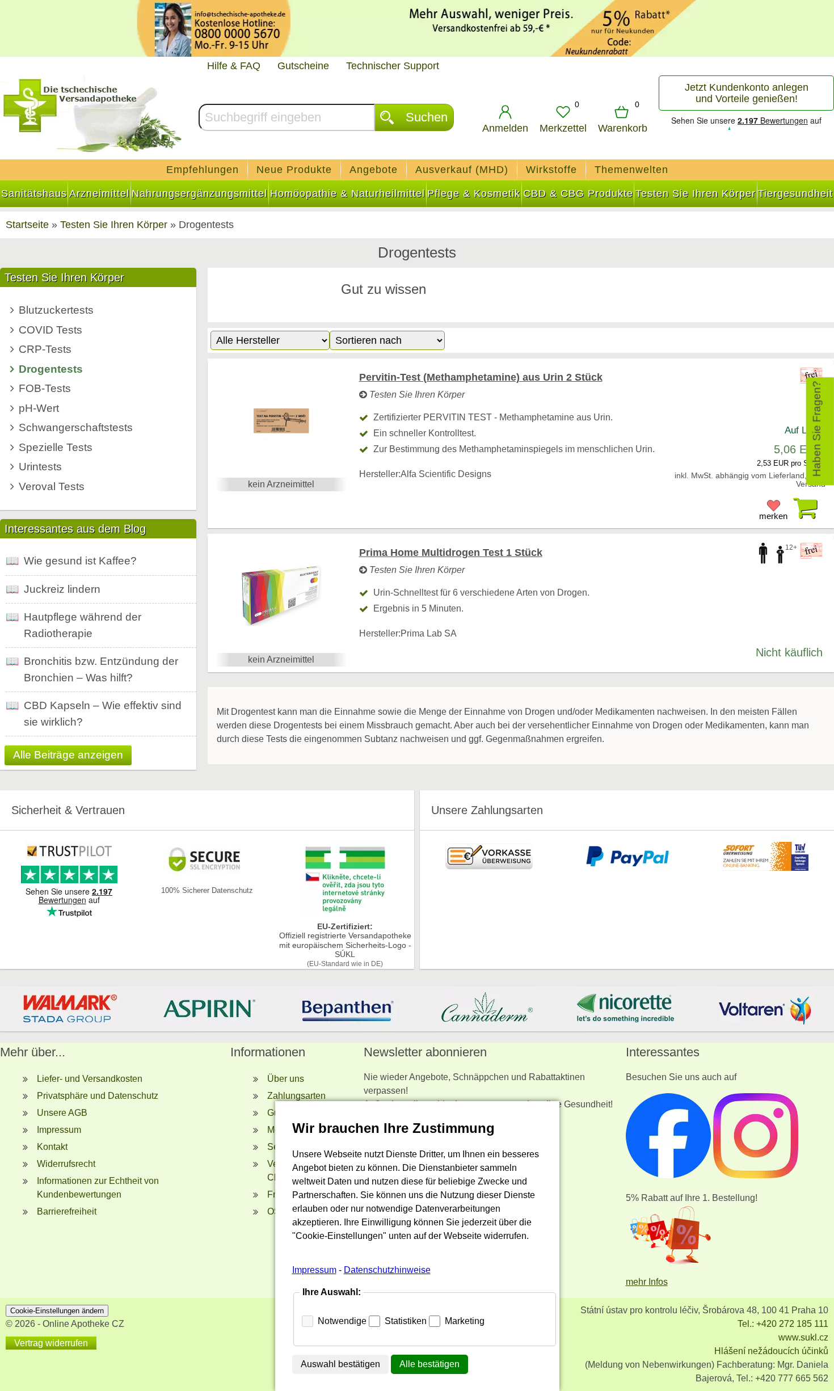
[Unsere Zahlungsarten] (489, 867)
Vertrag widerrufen (51, 1343)
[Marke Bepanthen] (347, 1008)
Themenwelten (631, 169)
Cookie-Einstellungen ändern (57, 1310)
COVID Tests (50, 330)
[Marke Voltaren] (764, 1008)
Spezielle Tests (55, 447)
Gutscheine (303, 65)
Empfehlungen (202, 169)
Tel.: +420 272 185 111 (783, 1324)
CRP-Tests (45, 349)
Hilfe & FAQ (233, 65)
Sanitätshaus (34, 193)
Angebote (373, 169)
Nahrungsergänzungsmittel (199, 193)
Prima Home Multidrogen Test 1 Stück (450, 552)
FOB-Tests (45, 388)
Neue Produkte (294, 169)
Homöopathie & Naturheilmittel (347, 193)
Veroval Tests (52, 486)
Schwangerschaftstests (76, 427)
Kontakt (52, 1147)
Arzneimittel (99, 193)
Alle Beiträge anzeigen (68, 755)
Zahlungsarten (296, 1096)
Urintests (40, 467)
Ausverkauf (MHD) (461, 169)
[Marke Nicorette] (625, 1008)
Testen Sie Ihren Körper (695, 193)
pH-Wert (39, 408)
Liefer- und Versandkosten (89, 1079)
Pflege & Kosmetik (473, 193)
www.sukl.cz (803, 1337)
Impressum (59, 1130)
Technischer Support (392, 65)
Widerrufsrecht (66, 1164)
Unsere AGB (62, 1113)
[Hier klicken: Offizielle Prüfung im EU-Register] (345, 912)
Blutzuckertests (56, 310)
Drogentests (51, 369)
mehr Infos (647, 1282)
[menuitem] (203, 169)
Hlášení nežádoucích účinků (771, 1351)
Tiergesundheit (795, 193)
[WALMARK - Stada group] (69, 1008)
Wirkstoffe (551, 169)
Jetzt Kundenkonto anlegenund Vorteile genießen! (746, 93)
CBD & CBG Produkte (578, 193)
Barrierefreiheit (66, 1211)
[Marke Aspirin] (208, 1008)
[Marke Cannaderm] (486, 1008)
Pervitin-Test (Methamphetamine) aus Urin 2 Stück (481, 377)
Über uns (285, 1079)
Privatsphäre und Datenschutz (97, 1096)
